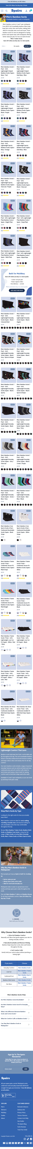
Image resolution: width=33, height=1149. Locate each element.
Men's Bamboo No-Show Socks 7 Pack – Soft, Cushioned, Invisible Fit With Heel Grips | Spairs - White (24, 711)
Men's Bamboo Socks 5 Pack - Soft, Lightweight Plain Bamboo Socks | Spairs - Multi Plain (8, 254)
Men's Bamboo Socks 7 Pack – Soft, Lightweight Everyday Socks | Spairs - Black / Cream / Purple (23, 459)
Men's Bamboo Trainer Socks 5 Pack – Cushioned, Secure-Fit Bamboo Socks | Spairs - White (24, 565)
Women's (3, 1109)
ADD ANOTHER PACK (17, 290)
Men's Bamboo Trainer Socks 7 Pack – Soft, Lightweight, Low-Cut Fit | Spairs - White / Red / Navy (8, 640)
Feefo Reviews (21, 1127)
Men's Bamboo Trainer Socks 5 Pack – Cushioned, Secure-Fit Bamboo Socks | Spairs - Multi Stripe (8, 565)
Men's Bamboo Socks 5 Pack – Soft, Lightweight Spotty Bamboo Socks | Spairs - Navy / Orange (8, 145)
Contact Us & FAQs (22, 1118)
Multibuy (3, 1112)
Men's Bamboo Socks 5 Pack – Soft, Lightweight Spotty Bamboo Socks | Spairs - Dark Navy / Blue (24, 145)
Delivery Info (21, 1109)
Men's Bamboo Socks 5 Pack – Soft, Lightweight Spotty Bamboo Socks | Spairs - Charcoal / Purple (8, 182)
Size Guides (20, 1121)
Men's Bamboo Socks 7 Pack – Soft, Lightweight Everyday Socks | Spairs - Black (7, 423)
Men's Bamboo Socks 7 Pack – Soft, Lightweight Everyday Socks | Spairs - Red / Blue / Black (23, 495)
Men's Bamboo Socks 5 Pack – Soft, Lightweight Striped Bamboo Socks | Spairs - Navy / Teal (8, 71)
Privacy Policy (21, 1112)
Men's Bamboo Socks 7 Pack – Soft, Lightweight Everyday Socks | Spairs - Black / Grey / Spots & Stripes (7, 353)
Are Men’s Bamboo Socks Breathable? (12, 1000)
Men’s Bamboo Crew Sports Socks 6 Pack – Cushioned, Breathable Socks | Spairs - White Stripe (23, 530)
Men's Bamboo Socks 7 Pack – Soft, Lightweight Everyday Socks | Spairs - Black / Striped (23, 353)
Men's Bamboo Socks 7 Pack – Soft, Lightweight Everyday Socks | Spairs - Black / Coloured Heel (7, 318)
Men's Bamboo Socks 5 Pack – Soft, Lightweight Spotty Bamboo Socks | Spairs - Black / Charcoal (24, 183)
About (3, 1118)
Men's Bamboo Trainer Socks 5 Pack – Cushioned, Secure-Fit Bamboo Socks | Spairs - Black (24, 603)
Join (25, 1069)
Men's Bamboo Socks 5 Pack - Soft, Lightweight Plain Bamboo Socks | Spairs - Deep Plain (24, 219)
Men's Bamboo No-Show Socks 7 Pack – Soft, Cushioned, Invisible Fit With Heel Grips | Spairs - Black (8, 711)
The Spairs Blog (22, 1124)
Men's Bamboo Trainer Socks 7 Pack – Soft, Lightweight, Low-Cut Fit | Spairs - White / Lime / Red (7, 675)
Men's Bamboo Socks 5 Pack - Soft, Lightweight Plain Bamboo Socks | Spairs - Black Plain (24, 254)
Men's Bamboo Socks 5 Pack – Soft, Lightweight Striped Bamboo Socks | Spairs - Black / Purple (8, 108)
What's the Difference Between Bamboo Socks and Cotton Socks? (13, 1013)
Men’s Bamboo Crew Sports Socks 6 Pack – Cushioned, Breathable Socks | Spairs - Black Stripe (7, 530)
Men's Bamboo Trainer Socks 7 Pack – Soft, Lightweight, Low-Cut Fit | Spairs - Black (23, 639)
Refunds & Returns (22, 1107)
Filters (27, 46)
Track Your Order (22, 1129)
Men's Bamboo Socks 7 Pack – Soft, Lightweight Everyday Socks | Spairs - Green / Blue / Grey (7, 495)
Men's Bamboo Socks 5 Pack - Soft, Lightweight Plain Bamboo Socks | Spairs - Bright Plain (8, 219)
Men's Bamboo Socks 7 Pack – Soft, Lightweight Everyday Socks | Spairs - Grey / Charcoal (7, 459)
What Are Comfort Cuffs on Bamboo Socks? (14, 1018)
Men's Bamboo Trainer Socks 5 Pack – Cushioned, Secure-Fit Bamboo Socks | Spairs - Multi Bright (8, 603)
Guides (3, 1115)
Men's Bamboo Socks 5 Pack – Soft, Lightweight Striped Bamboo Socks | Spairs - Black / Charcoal (24, 108)
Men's (2, 1107)
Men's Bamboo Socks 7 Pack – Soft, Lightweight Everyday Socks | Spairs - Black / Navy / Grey (23, 424)
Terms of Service (22, 1115)
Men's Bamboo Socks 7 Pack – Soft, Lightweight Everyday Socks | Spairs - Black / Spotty (7, 388)
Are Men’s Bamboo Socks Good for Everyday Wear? (14, 1006)
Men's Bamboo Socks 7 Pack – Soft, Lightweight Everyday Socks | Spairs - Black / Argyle (23, 318)
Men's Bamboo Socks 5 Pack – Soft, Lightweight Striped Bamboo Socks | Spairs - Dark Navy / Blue (24, 71)
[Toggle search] (6, 10)
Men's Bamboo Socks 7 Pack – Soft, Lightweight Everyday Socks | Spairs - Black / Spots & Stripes (23, 388)
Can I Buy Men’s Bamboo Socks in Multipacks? (11, 1024)
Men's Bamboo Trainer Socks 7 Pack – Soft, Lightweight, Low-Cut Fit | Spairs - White (23, 674)
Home (3, 46)
